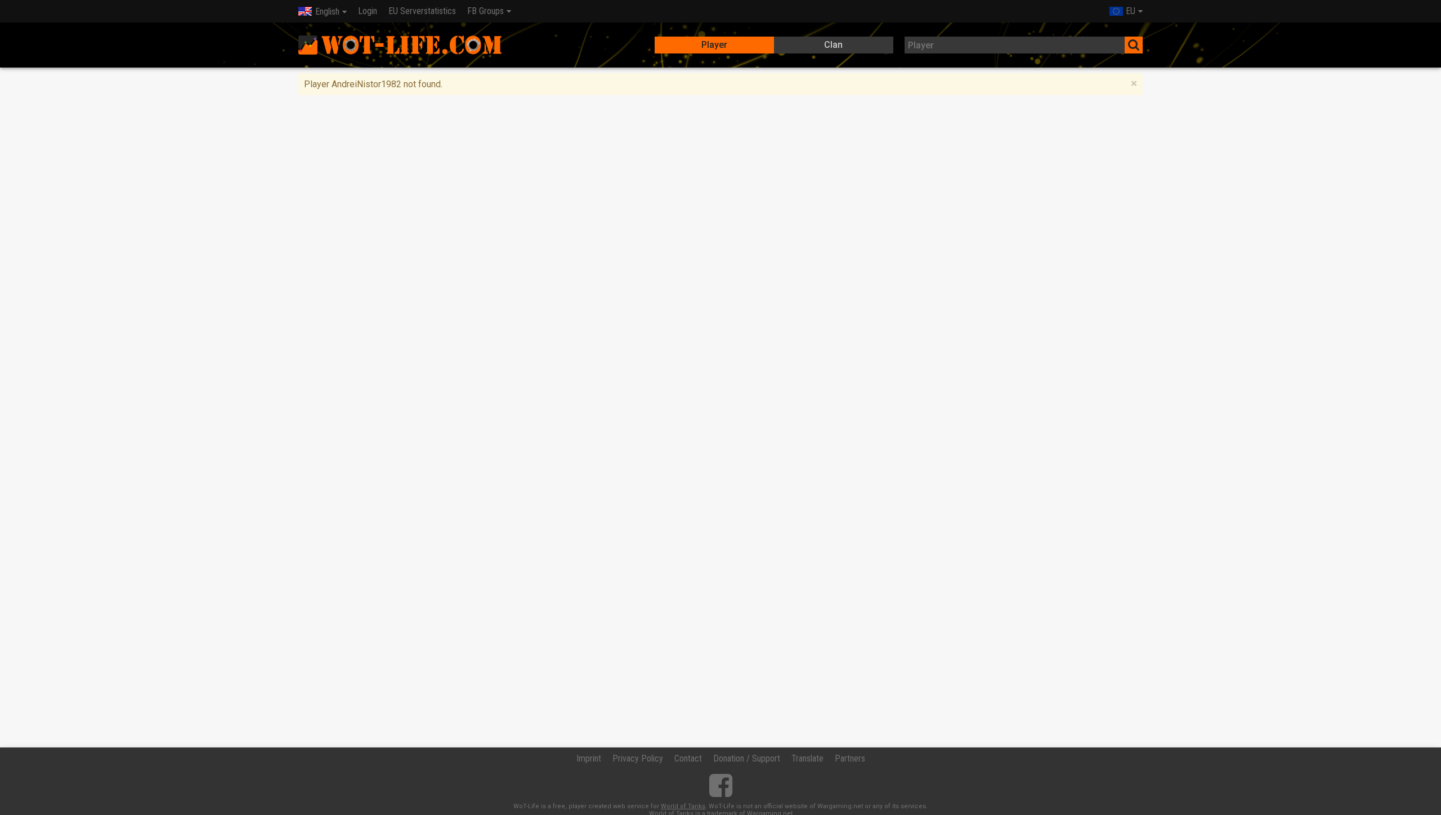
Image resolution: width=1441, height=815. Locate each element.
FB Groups (485, 11)
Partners (850, 758)
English (327, 11)
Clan (833, 44)
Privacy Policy (637, 758)
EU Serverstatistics (422, 11)
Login (367, 11)
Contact (688, 758)
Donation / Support (746, 758)
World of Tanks (683, 806)
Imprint (588, 758)
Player (714, 44)
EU (1130, 11)
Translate (807, 758)
